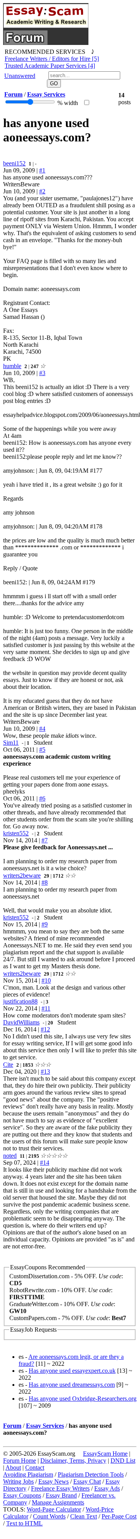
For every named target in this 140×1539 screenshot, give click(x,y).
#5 (42, 749)
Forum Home (19, 1460)
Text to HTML (24, 1523)
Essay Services (46, 94)
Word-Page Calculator (54, 1509)
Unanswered (19, 75)
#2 (42, 191)
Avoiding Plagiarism (28, 1474)
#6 (42, 798)
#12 (45, 1029)
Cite (8, 1064)
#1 (42, 170)
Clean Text (83, 1516)
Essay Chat (87, 1481)
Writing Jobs (18, 1481)
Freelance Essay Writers (60, 1488)
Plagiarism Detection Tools (91, 1474)
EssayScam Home (105, 1453)
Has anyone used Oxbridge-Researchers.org (83, 1398)
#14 (44, 1162)
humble (12, 366)
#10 (46, 980)
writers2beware (22, 875)
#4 (42, 728)
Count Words (49, 1516)
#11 (45, 1008)
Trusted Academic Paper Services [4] (50, 65)
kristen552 (16, 833)
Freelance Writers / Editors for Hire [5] (52, 58)
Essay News (53, 1481)
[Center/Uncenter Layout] (86, 103)
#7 (44, 840)
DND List (123, 1460)
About (13, 1467)
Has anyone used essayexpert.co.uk (72, 1370)
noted (10, 1155)
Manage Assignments (58, 1502)
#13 (45, 1071)
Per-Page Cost (119, 1516)
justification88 (20, 1001)
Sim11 (11, 742)
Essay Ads (107, 1488)
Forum (13, 94)
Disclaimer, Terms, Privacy (73, 1460)
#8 (44, 882)
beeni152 (14, 163)
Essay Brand (61, 1495)
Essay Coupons (22, 1495)
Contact (34, 1467)
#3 (42, 373)
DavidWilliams (21, 1022)
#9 (44, 924)
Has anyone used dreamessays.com (72, 1384)
